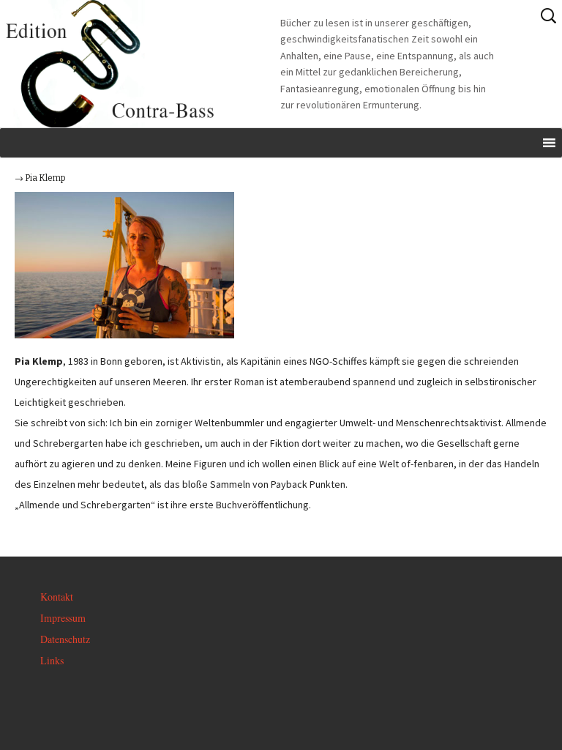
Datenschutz (65, 639)
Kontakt (56, 597)
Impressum (63, 618)
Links (52, 660)
